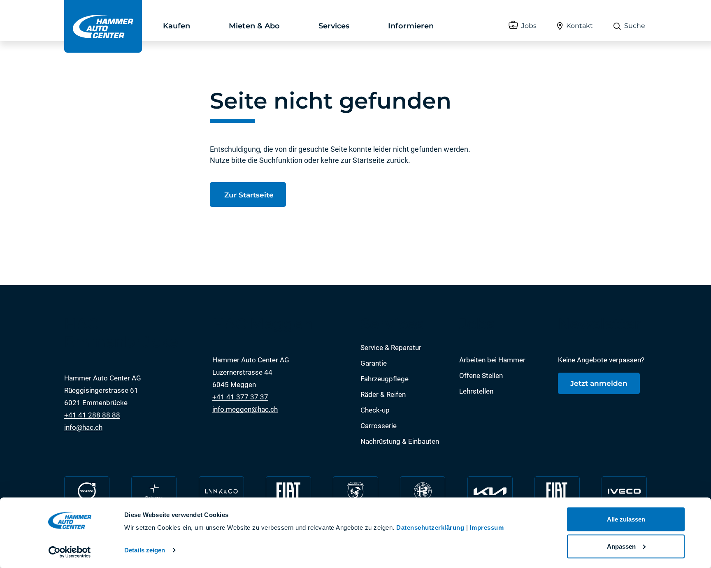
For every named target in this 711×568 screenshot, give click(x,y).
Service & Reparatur (390, 347)
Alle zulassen (626, 519)
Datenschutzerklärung (430, 527)
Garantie (373, 363)
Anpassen (621, 545)
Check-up (375, 410)
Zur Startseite (248, 195)
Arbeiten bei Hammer (492, 360)
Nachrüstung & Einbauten (399, 441)
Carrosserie (378, 426)
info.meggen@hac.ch (245, 409)
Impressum (487, 527)
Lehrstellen (476, 391)
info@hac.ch (83, 427)
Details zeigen (144, 550)
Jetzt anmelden (598, 383)
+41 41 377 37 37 (240, 397)
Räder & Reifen (383, 394)
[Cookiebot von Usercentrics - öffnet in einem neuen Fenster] (70, 552)
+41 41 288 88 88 (92, 415)
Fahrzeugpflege (384, 379)
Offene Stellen (481, 375)
